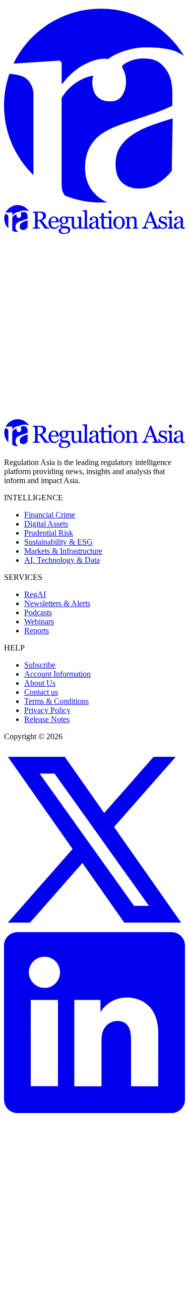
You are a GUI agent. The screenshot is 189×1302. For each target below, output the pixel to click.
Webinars (39, 621)
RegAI (35, 594)
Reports (36, 630)
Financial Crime (49, 514)
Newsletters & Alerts (57, 603)
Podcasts (38, 612)
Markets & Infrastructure (63, 551)
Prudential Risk (48, 533)
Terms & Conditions (56, 701)
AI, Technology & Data (62, 560)
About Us (39, 683)
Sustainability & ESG (58, 542)
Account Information (57, 674)
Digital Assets (46, 523)
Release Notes (47, 719)
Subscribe (39, 665)
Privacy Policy (47, 710)
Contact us (41, 692)
